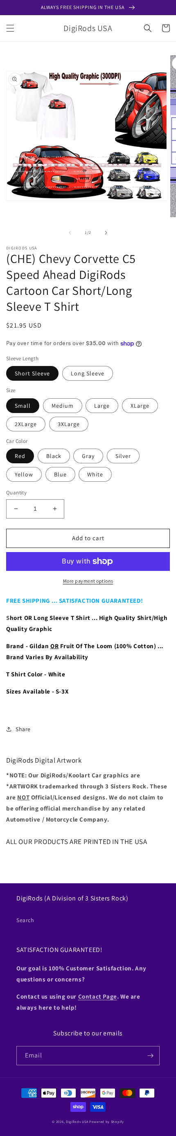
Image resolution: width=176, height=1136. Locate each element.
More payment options (88, 581)
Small (23, 405)
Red (20, 456)
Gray (88, 456)
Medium (63, 405)
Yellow (24, 474)
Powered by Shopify (106, 1121)
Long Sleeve (87, 373)
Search (25, 920)
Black (53, 456)
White (95, 474)
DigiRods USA (77, 1121)
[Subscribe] (150, 1055)
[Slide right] (106, 233)
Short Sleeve (32, 373)
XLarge (140, 405)
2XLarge (26, 424)
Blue (60, 474)
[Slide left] (70, 233)
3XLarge (69, 424)
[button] (10, 28)
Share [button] (23, 729)
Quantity (16, 492)
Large (102, 405)
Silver (123, 456)
